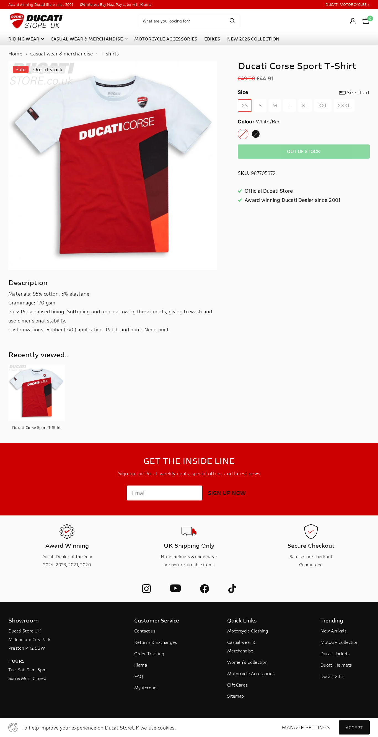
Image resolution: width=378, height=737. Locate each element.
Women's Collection (247, 662)
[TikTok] (232, 588)
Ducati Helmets (336, 665)
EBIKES (212, 39)
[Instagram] (146, 588)
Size (304, 92)
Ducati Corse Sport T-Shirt (36, 427)
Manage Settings (306, 727)
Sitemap (235, 696)
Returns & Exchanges (155, 642)
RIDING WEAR (24, 39)
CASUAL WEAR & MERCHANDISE (87, 39)
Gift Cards (237, 685)
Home (15, 53)
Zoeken (232, 21)
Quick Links (242, 620)
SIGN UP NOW (227, 493)
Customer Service (156, 620)
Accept (354, 727)
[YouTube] (175, 588)
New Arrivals (333, 631)
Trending (331, 620)
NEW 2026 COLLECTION (253, 39)
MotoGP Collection (339, 642)
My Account (146, 687)
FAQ (138, 676)
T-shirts (110, 53)
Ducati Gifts (332, 676)
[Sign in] (353, 21)
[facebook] (204, 588)
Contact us (145, 631)
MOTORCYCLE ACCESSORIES (166, 39)
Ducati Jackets (335, 653)
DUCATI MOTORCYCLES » (347, 4)
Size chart (358, 92)
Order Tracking (149, 653)
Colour (259, 121)
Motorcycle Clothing (247, 631)
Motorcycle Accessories (251, 673)
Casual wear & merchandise (61, 53)
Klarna (140, 665)
